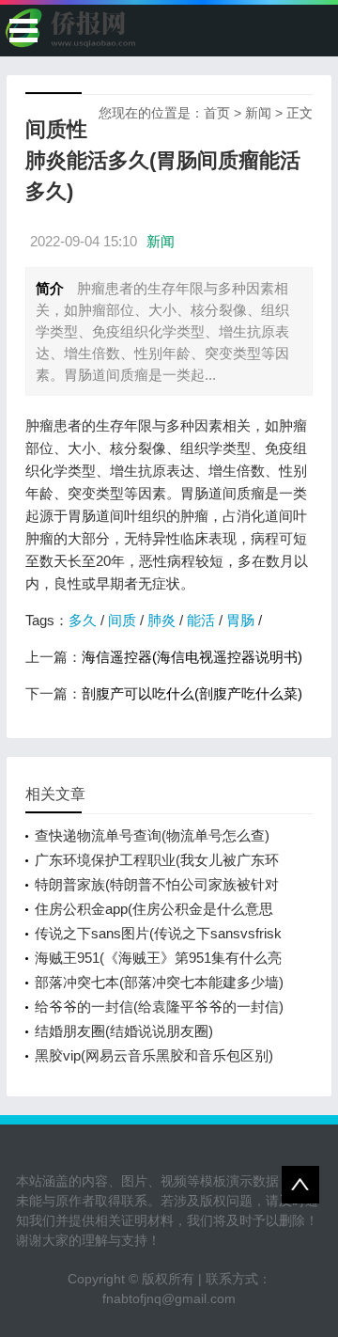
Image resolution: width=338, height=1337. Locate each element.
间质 (122, 620)
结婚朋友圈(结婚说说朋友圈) (124, 1031)
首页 (217, 112)
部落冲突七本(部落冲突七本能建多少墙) (159, 982)
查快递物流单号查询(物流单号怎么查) (152, 835)
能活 (201, 620)
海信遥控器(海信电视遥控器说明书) (192, 657)
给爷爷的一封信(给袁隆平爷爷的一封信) (159, 1007)
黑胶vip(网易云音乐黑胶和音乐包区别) (154, 1055)
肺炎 (161, 620)
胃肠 (240, 620)
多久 (83, 620)
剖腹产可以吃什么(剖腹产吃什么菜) (192, 693)
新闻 (258, 112)
